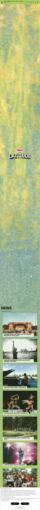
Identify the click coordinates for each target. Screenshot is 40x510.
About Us (13, 1)
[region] (20, 498)
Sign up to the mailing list (38, 2)
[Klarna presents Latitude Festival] (20, 154)
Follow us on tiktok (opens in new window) (33, 2)
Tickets (5, 1)
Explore (17, 1)
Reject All (15, 503)
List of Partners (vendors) (5, 500)
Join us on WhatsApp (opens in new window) (36, 2)
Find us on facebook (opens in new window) (27, 2)
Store (5, 3)
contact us (21, 1)
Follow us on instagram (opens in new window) (31, 2)
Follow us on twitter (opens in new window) (29, 2)
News (8, 1)
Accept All (25, 503)
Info (10, 1)
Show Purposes (20, 507)
